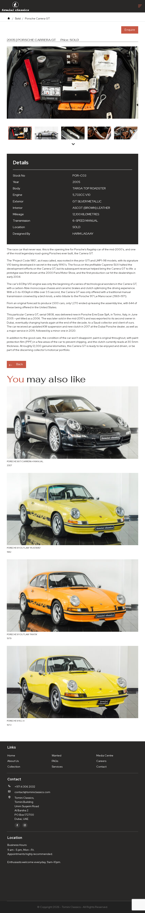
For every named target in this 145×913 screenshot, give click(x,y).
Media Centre (104, 755)
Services (57, 766)
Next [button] (73, 144)
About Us (13, 761)
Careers (101, 761)
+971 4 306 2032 (25, 786)
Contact (101, 766)
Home (11, 755)
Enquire (129, 30)
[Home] (9, 18)
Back (19, 364)
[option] (20, 133)
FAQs (55, 761)
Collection (13, 766)
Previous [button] (73, 127)
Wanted (56, 755)
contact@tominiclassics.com (32, 792)
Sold (18, 18)
